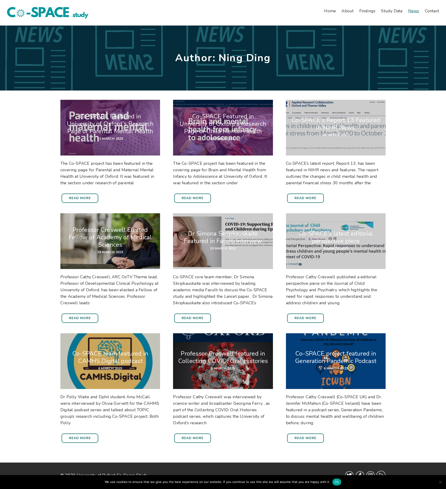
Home (330, 11)
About (347, 11)
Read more (80, 198)
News (413, 11)
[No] (440, 482)
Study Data (391, 11)
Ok (337, 482)
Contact (432, 11)
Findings (367, 11)
